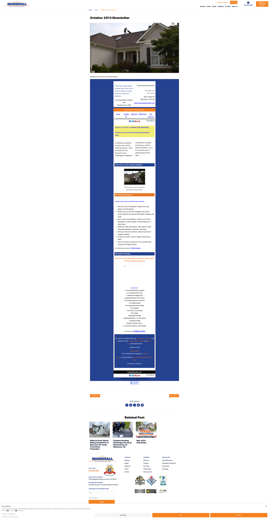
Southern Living (139, 331)
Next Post (173, 395)
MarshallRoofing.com (134, 372)
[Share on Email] (138, 405)
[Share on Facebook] (126, 405)
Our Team (146, 466)
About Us (134, 114)
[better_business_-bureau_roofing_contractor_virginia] (163, 480)
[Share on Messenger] (142, 405)
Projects (146, 463)
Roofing (127, 460)
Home (90, 10)
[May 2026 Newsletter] (146, 436)
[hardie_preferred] (140, 491)
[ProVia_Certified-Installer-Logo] (163, 491)
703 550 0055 (94, 471)
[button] (233, 2)
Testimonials (147, 469)
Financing (165, 469)
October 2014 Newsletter (108, 10)
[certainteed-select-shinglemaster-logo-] (140, 480)
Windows (127, 466)
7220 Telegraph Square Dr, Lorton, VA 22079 (102, 479)
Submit (101, 502)
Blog (96, 10)
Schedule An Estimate (169, 463)
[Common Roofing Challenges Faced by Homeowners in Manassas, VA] (123, 436)
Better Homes (135, 248)
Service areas (147, 472)
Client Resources (167, 460)
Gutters (127, 472)
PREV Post (96, 395)
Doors (126, 469)
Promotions (165, 466)
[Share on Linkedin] (130, 405)
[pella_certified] (151, 491)
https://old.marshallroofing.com (144, 103)
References (142, 114)
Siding (126, 463)
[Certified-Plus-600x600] (151, 480)
